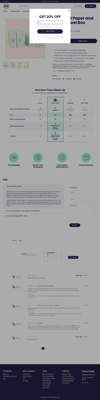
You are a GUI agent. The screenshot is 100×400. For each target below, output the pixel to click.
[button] (69, 10)
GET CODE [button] (50, 31)
